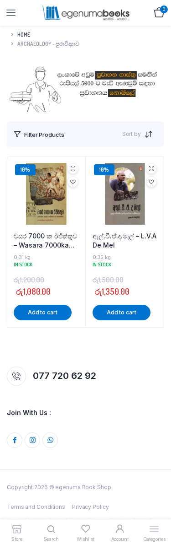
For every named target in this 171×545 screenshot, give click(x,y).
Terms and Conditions (36, 506)
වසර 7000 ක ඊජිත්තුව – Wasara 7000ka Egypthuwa (45, 240)
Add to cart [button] (42, 312)
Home (23, 34)
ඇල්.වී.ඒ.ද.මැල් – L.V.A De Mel (124, 240)
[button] (73, 181)
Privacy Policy (90, 506)
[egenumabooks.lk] (85, 12)
